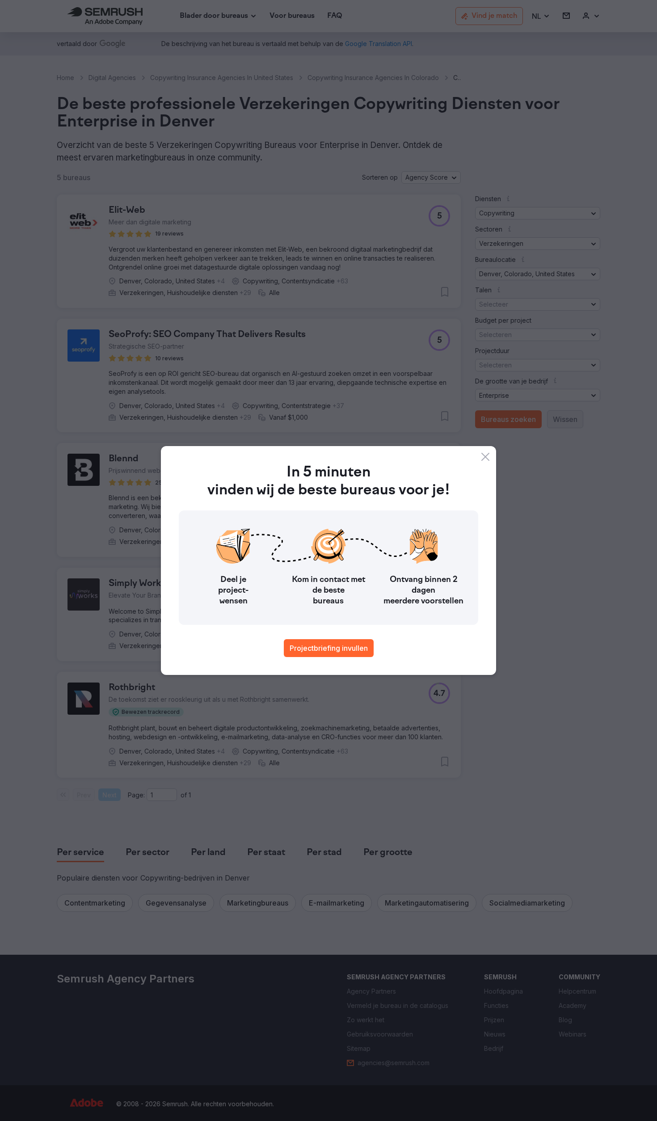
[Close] (485, 457)
